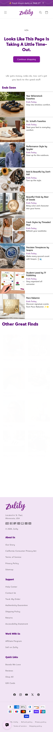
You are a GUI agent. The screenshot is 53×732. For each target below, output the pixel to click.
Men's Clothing (36, 455)
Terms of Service (13, 557)
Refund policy (26, 722)
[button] (5, 12)
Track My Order (12, 599)
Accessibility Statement (16, 624)
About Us (10, 537)
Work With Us (12, 633)
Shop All (9, 677)
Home (31, 425)
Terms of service (20, 726)
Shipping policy (35, 726)
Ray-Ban (8, 425)
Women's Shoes (37, 359)
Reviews (9, 670)
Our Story (10, 545)
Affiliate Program (13, 641)
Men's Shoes (10, 455)
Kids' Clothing (11, 488)
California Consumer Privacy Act (20, 551)
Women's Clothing (13, 359)
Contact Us (10, 593)
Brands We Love (13, 664)
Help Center (11, 587)
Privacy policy (40, 722)
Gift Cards (10, 683)
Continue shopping (26, 59)
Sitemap (9, 569)
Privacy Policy (12, 563)
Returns (9, 617)
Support (9, 579)
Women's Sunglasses (9, 394)
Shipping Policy (12, 611)
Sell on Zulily (11, 647)
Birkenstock (35, 392)
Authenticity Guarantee (16, 605)
